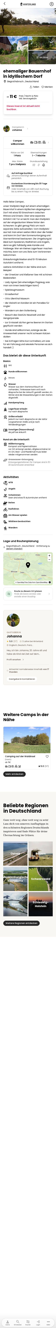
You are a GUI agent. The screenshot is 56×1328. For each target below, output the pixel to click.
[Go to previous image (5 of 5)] (6, 740)
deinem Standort (14, 548)
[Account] (51, 4)
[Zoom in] (49, 556)
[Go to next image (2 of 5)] (47, 740)
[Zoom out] (49, 559)
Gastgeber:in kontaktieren (22, 679)
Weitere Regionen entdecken (21, 923)
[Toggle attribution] (49, 582)
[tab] (23, 751)
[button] (28, 565)
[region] (26, 740)
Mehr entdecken (14, 774)
